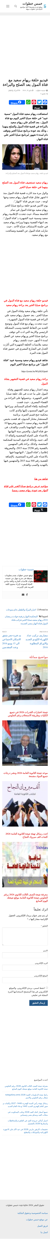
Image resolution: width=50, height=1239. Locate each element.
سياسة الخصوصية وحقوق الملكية (33, 1212)
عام (15, 609)
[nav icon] (7, 6)
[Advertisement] (25, 47)
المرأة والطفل (13, 90)
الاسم (45, 950)
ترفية (21, 616)
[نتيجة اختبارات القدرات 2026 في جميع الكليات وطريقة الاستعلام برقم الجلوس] (25, 682)
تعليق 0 (43, 94)
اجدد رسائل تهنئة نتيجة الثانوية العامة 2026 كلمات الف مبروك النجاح (27, 835)
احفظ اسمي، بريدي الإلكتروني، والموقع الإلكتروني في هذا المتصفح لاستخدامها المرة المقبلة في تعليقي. (28, 991)
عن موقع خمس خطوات (37, 1219)
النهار (27, 616)
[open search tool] (15, 6)
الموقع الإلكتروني (41, 975)
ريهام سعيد (38, 619)
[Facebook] (27, 594)
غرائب (19, 619)
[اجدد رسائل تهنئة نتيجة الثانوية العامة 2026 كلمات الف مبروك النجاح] (25, 804)
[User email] (23, 594)
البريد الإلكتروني (41, 963)
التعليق (44, 926)
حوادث (15, 616)
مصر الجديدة (26, 623)
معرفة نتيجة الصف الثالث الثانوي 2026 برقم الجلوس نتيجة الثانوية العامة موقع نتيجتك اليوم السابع (26, 898)
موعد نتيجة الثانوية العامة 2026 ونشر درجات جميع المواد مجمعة (25, 774)
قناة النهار (37, 623)
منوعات (9, 609)
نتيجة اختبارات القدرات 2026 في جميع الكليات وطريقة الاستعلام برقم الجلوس (28, 713)
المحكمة (34, 616)
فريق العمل (42, 1225)
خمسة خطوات (41, 90)
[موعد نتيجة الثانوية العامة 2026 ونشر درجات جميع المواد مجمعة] (25, 743)
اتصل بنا (44, 1232)
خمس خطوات (32, 3)
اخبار (34, 609)
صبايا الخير (27, 619)
